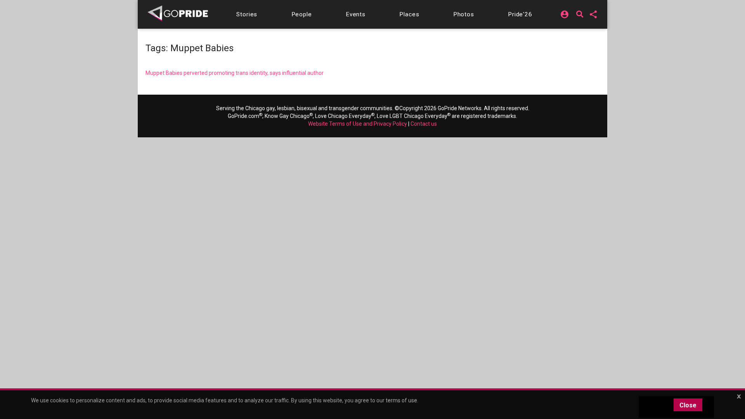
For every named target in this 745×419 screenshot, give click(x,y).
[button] (247, 14)
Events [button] (356, 14)
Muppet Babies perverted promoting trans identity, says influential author (235, 73)
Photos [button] (463, 14)
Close (687, 405)
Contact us (424, 124)
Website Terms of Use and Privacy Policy (357, 124)
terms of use (401, 400)
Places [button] (409, 14)
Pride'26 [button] (520, 14)
